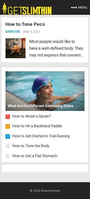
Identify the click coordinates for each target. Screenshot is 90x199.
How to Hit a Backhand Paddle (37, 126)
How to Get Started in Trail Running (41, 136)
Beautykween (50, 190)
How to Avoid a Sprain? (31, 116)
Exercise (13, 31)
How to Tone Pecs (25, 24)
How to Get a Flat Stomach (34, 156)
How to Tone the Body (30, 146)
